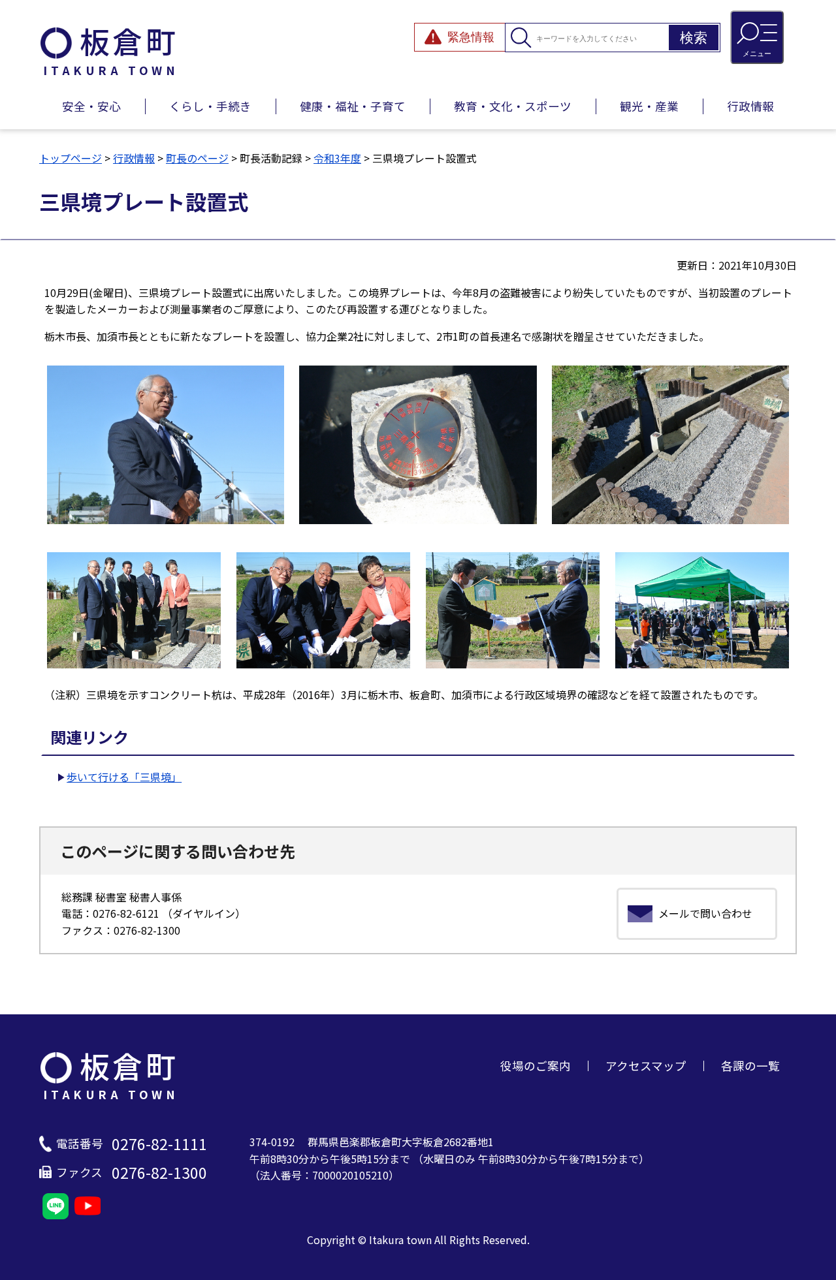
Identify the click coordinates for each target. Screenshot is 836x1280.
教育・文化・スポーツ (512, 106)
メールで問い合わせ (705, 913)
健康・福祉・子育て (353, 106)
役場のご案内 (535, 1065)
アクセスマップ (645, 1065)
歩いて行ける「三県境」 (124, 777)
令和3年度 (337, 158)
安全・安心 (91, 106)
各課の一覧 (750, 1065)
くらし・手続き (210, 106)
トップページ (70, 158)
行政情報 (750, 106)
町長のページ (197, 158)
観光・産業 (649, 106)
